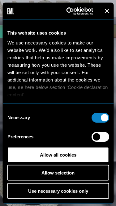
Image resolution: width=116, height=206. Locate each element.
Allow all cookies (58, 154)
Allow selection (58, 172)
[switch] (100, 137)
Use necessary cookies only (58, 190)
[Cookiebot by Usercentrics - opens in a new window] (69, 11)
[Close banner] (107, 11)
